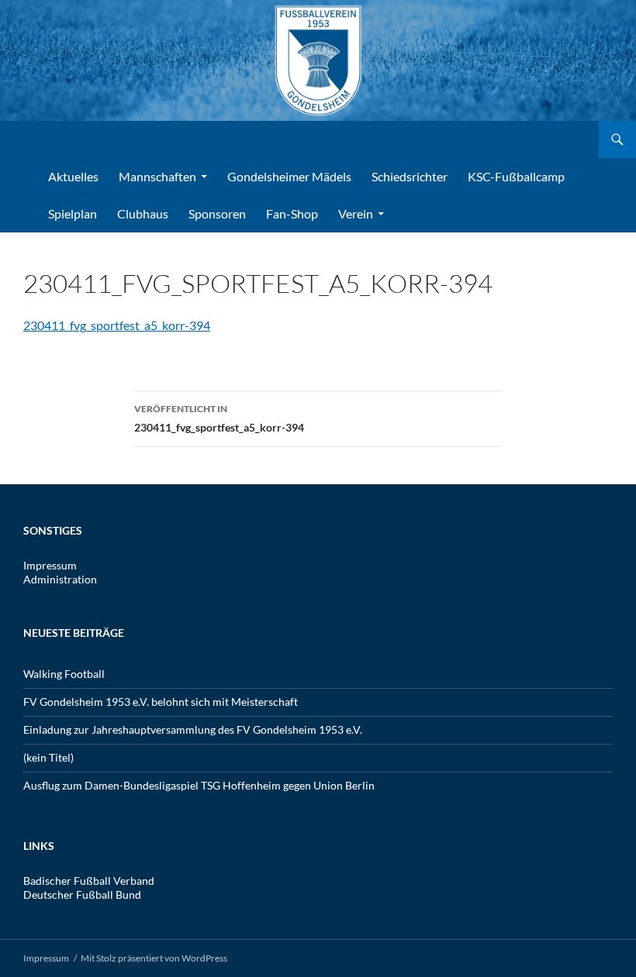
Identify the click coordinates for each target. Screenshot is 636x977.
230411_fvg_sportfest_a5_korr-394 (116, 325)
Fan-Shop (292, 213)
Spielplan (72, 213)
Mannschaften (157, 176)
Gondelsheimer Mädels (289, 176)
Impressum (50, 565)
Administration (60, 579)
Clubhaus (142, 213)
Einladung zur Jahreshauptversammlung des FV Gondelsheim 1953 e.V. (192, 729)
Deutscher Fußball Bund (82, 894)
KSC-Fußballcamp (516, 176)
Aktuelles (73, 176)
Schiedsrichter (410, 176)
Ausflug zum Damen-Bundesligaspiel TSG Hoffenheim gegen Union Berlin (199, 785)
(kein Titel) (48, 757)
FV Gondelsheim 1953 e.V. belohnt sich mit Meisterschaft (160, 701)
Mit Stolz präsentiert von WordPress (154, 958)
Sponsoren (217, 213)
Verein (355, 213)
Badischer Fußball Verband (88, 880)
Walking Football (64, 673)
